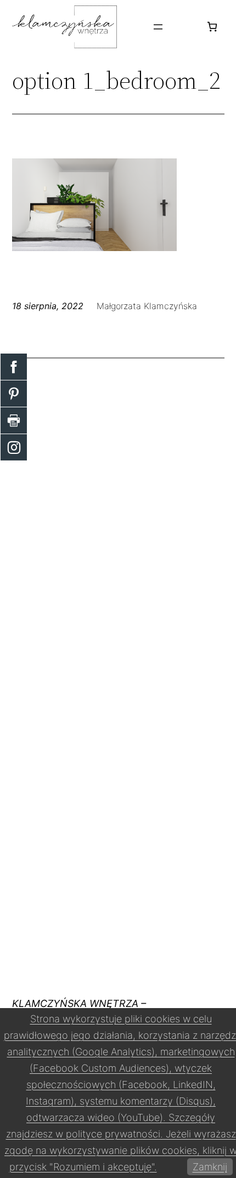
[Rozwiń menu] (158, 26)
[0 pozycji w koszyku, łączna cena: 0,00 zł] (212, 26)
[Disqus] (118, 509)
